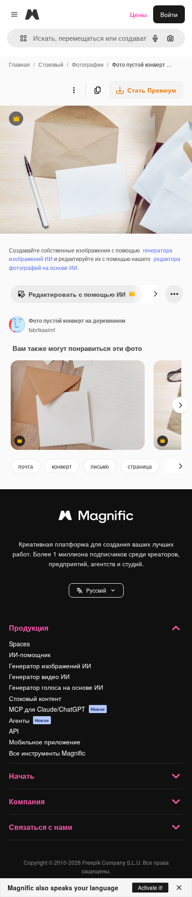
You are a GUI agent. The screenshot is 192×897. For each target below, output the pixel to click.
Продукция (28, 628)
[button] (96, 590)
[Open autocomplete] (20, 38)
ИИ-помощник (29, 654)
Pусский (96, 590)
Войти (169, 14)
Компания (27, 801)
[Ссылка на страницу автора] (17, 325)
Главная (19, 64)
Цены (138, 14)
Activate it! (150, 887)
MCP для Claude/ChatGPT (57, 709)
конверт (62, 466)
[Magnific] (96, 517)
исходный (60, 119)
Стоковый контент (35, 698)
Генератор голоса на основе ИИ (56, 687)
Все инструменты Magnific (47, 752)
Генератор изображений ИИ (50, 665)
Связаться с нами (40, 827)
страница (140, 466)
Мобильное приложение (44, 741)
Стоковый (50, 64)
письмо (100, 466)
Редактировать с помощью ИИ (71, 296)
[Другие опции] (74, 90)
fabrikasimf (42, 329)
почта (25, 466)
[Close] (179, 887)
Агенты (29, 720)
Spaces (19, 643)
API (14, 730)
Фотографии (88, 64)
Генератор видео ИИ (39, 676)
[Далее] (155, 294)
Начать (21, 776)
